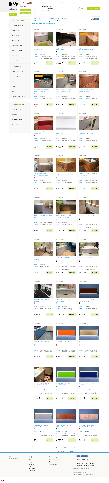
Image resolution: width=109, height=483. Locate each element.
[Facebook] (94, 19)
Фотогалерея (52, 2)
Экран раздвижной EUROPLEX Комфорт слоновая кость (41, 384)
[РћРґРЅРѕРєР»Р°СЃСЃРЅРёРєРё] (96, 19)
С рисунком (15, 56)
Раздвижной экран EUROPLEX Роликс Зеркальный (41, 300)
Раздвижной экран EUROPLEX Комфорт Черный (63, 48)
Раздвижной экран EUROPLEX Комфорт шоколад (86, 300)
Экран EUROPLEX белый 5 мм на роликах (64, 258)
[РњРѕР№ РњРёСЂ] (98, 19)
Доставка (62, 2)
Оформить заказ (93, 8)
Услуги (31, 462)
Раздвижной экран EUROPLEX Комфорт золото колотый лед (86, 342)
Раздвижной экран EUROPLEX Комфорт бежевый (86, 90)
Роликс (52, 23)
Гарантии (32, 470)
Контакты (71, 2)
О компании (41, 2)
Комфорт (35, 23)
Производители (54, 460)
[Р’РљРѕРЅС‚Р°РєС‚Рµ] (91, 19)
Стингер (47, 23)
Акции (31, 460)
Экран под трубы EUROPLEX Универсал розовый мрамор (41, 174)
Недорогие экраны (17, 71)
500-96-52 (85, 463)
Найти (96, 15)
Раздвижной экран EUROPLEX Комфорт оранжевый (63, 342)
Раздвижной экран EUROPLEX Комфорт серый (41, 426)
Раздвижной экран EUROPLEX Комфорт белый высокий (63, 90)
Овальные (15, 125)
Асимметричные (17, 120)
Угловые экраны (16, 66)
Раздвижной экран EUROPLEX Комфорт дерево (63, 426)
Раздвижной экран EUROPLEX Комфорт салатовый (63, 384)
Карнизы (14, 130)
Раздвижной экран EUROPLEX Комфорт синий (86, 384)
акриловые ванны (18, 104)
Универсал (41, 23)
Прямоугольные (17, 109)
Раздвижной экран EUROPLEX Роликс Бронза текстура (63, 216)
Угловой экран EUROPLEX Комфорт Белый (43, 216)
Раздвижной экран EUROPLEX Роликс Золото (41, 258)
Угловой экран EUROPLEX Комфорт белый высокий (88, 174)
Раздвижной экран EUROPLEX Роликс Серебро (63, 300)
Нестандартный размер (19, 96)
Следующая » (72, 451)
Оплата (31, 464)
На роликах (15, 35)
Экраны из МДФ (16, 30)
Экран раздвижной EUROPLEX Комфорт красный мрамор (86, 426)
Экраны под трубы (17, 51)
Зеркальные (15, 40)
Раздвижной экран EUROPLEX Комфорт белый (41, 48)
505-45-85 (85, 466)
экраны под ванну (18, 20)
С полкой (15, 61)
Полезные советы (54, 462)
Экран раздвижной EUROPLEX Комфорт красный (41, 132)
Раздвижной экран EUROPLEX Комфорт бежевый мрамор (86, 48)
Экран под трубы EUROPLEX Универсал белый (63, 132)
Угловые (14, 114)
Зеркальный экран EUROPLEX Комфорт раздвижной (41, 90)
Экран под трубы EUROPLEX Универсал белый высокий (86, 132)
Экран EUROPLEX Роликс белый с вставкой (87, 216)
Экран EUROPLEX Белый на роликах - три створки (85, 258)
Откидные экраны (17, 45)
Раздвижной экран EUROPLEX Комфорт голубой (41, 342)
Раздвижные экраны (18, 25)
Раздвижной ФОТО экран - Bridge (64, 174)
